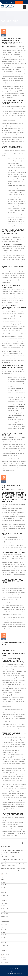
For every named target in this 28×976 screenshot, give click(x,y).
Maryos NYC (7, 6)
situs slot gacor (4, 962)
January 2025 (4, 911)
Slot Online (13, 489)
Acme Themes (18, 973)
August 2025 (4, 903)
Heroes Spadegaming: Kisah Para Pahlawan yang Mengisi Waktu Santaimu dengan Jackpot (13, 41)
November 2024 (4, 916)
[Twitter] (9, 2)
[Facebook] (6, 2)
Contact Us (19, 2)
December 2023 (4, 945)
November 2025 (4, 898)
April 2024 (3, 934)
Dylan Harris (6, 46)
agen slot (21, 46)
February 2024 (4, 940)
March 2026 (3, 887)
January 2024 (4, 942)
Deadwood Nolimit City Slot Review (13, 644)
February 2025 (4, 908)
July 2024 (3, 927)
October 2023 (4, 950)
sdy (24, 73)
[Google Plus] (13, 2)
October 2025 (4, 900)
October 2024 (4, 919)
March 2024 (3, 937)
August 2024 (4, 924)
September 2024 (5, 921)
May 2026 (3, 882)
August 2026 (4, 877)
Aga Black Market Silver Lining (12, 486)
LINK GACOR (3, 959)
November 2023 (4, 948)
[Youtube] (11, 2)
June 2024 (3, 929)
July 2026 (3, 879)
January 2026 (4, 892)
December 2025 (4, 895)
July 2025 (3, 906)
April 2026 (3, 884)
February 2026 (4, 890)
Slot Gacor (13, 46)
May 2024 (3, 932)
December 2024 (4, 913)
